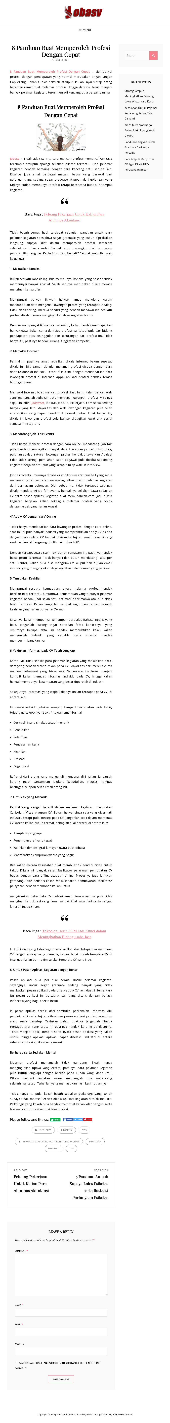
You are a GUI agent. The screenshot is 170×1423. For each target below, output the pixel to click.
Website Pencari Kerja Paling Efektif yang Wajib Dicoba (140, 130)
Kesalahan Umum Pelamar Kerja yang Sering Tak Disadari (141, 113)
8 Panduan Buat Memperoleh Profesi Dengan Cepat (51, 1141)
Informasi (66, 1130)
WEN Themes (125, 1414)
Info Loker (45, 1130)
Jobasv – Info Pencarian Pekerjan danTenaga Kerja (81, 1414)
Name (19, 1305)
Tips (84, 1130)
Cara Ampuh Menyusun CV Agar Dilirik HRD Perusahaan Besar (139, 164)
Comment (21, 1251)
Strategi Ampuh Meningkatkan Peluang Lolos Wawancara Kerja (139, 96)
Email (19, 1324)
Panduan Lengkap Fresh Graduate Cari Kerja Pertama (140, 147)
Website (19, 1343)
